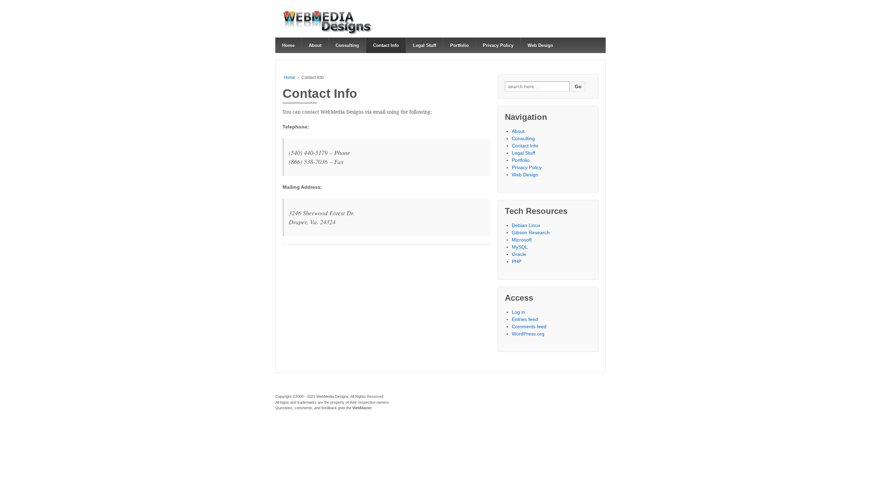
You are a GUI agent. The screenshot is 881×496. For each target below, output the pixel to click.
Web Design (540, 45)
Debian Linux (526, 225)
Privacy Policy (498, 45)
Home (288, 45)
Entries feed (525, 319)
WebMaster (361, 408)
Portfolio (459, 45)
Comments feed (529, 326)
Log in (518, 312)
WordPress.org (528, 334)
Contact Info (386, 45)
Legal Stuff (424, 45)
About (315, 45)
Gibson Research (531, 232)
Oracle (519, 254)
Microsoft (522, 239)
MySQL (520, 247)
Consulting (347, 45)
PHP (516, 261)
